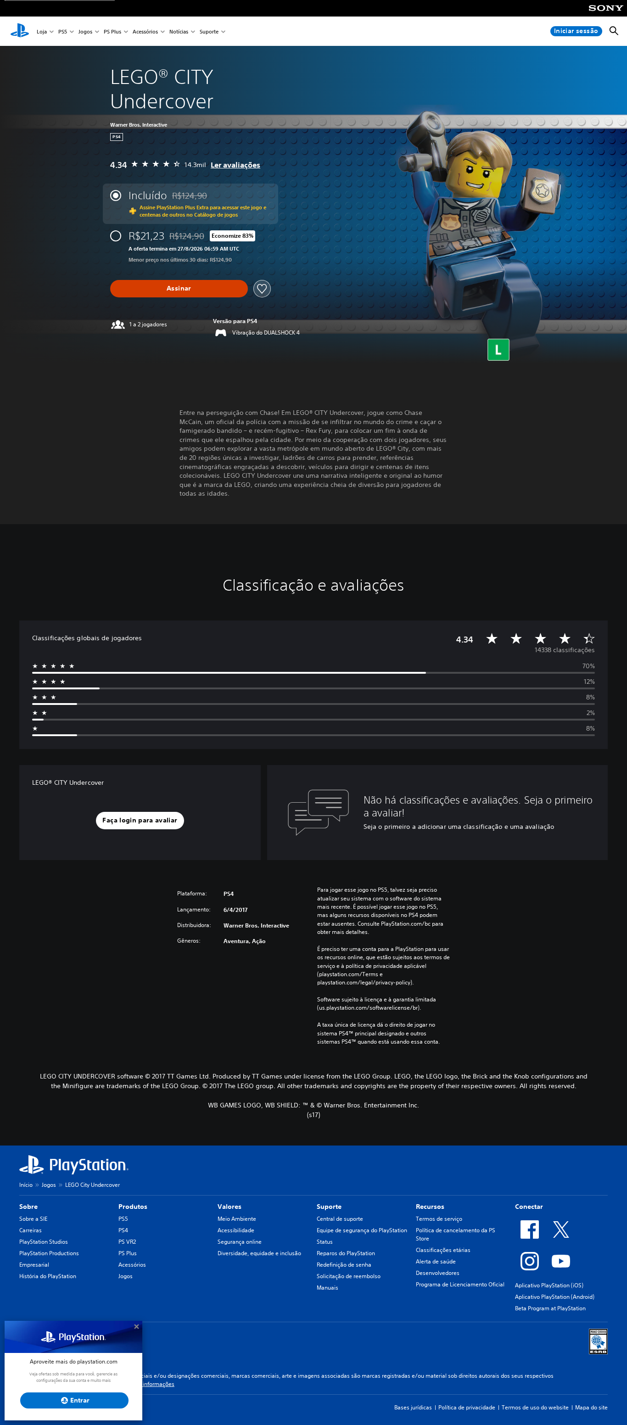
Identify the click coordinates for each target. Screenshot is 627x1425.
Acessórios (145, 31)
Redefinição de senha (344, 1265)
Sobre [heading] (28, 1206)
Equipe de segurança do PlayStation (362, 1230)
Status (325, 1242)
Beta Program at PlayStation (550, 1308)
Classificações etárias (443, 1250)
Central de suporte (340, 1219)
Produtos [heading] (132, 1206)
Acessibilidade (236, 1230)
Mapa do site (591, 1407)
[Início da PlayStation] (19, 31)
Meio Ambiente (237, 1219)
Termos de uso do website (535, 1407)
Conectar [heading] (529, 1206)
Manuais (327, 1287)
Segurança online (240, 1242)
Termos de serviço (439, 1219)
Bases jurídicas (413, 1407)
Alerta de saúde (436, 1261)
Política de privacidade (466, 1407)
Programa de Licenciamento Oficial (460, 1284)
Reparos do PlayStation (346, 1253)
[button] (139, 820)
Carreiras (30, 1230)
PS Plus (112, 31)
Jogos (85, 31)
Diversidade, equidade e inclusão (259, 1253)
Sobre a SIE (33, 1219)
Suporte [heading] (329, 1206)
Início (26, 1185)
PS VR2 (127, 1242)
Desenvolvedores (437, 1273)
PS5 (62, 31)
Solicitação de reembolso (349, 1276)
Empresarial (34, 1265)
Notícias (178, 31)
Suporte (209, 31)
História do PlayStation (47, 1276)
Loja (42, 31)
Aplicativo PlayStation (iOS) (549, 1285)
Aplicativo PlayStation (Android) (554, 1297)
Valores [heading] (229, 1206)
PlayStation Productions (49, 1253)
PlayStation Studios (43, 1242)
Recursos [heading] (430, 1206)
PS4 (123, 1230)
